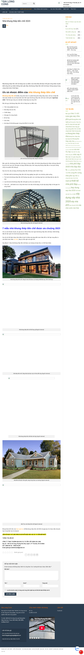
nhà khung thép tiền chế (41, 92)
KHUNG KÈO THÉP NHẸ (16, 12)
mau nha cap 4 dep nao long (74, 145)
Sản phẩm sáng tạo (71, 32)
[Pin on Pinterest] (34, 555)
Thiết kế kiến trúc (7, 18)
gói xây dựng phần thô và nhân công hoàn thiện (73, 129)
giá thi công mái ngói (71, 124)
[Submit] (34, 3)
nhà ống (69, 170)
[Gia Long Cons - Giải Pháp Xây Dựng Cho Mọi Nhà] (10, 3)
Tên (6, 583)
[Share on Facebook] (26, 555)
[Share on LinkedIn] (37, 555)
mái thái (71, 149)
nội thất (16, 239)
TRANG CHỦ (4, 649)
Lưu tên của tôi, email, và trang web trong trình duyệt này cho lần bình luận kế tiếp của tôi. (28, 590)
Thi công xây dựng (70, 35)
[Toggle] (81, 32)
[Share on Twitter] (28, 555)
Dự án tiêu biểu (35, 649)
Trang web (44, 583)
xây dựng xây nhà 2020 (73, 197)
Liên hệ (4, 12)
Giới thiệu (9, 649)
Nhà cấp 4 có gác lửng (72, 157)
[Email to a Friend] (31, 555)
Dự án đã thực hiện (71, 29)
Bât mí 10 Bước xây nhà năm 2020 (73, 23)
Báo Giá (42, 649)
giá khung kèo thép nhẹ (75, 122)
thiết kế (68, 181)
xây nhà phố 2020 (73, 205)
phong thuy (74, 170)
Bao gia (68, 113)
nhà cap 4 (77, 154)
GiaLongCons (19, 529)
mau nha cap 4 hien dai (70, 147)
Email (25, 583)
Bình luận (7, 569)
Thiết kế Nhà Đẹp (17, 649)
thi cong (71, 173)
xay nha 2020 (71, 190)
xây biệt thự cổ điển (71, 194)
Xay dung (75, 187)
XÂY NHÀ (78, 190)
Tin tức (46, 649)
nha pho (70, 154)
